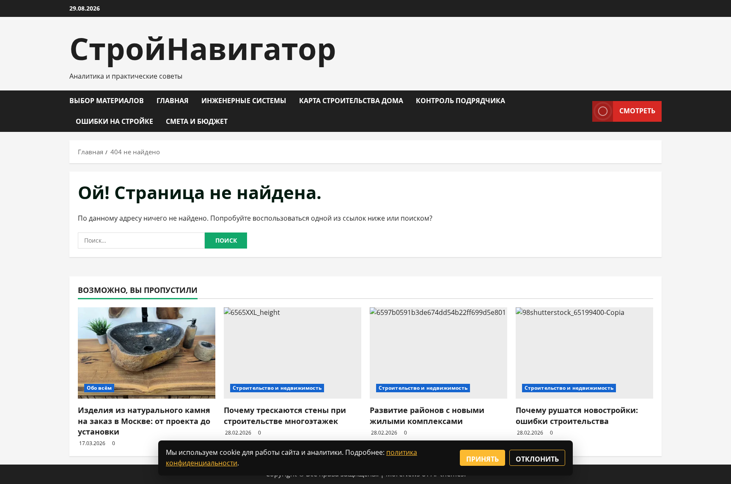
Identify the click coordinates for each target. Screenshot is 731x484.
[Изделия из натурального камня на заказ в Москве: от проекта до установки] (146, 353)
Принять (482, 459)
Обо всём (99, 387)
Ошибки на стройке (114, 121)
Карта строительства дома (351, 100)
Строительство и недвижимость (277, 387)
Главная (173, 100)
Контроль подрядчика (460, 100)
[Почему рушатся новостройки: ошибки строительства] (584, 353)
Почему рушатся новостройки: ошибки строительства (577, 415)
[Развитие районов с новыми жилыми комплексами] (438, 353)
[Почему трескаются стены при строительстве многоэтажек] (292, 353)
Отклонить (537, 459)
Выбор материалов (106, 100)
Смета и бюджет (197, 121)
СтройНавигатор (202, 48)
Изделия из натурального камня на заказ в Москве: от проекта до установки (144, 420)
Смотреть (637, 110)
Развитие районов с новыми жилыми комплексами (427, 415)
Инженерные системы (243, 100)
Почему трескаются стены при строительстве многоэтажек (285, 415)
